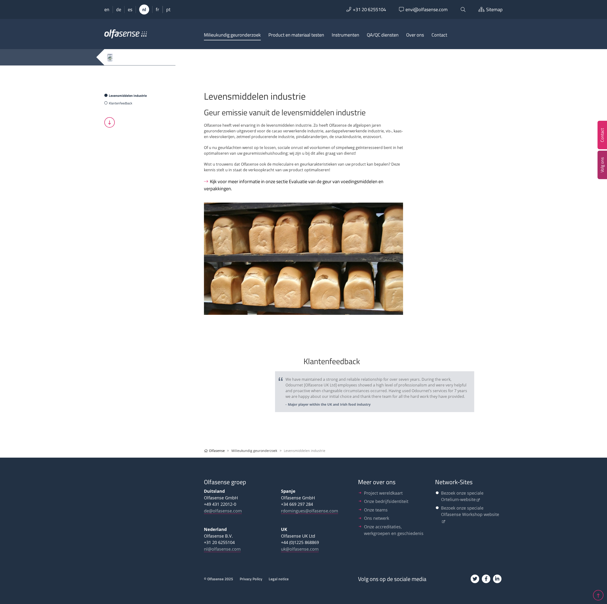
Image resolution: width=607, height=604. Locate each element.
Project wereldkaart (383, 493)
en (106, 9)
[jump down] (109, 122)
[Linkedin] (497, 579)
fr (157, 9)
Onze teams (376, 510)
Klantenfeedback (120, 103)
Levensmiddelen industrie (128, 95)
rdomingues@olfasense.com (309, 511)
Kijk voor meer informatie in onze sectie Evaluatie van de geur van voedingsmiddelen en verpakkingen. (293, 185)
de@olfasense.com (223, 511)
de (118, 9)
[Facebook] (486, 579)
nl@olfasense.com (222, 549)
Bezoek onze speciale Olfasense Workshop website (470, 511)
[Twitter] (475, 579)
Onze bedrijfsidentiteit (386, 501)
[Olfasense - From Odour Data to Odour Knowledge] (125, 36)
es (130, 9)
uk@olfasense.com (300, 549)
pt (168, 9)
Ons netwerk (376, 518)
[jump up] (598, 595)
